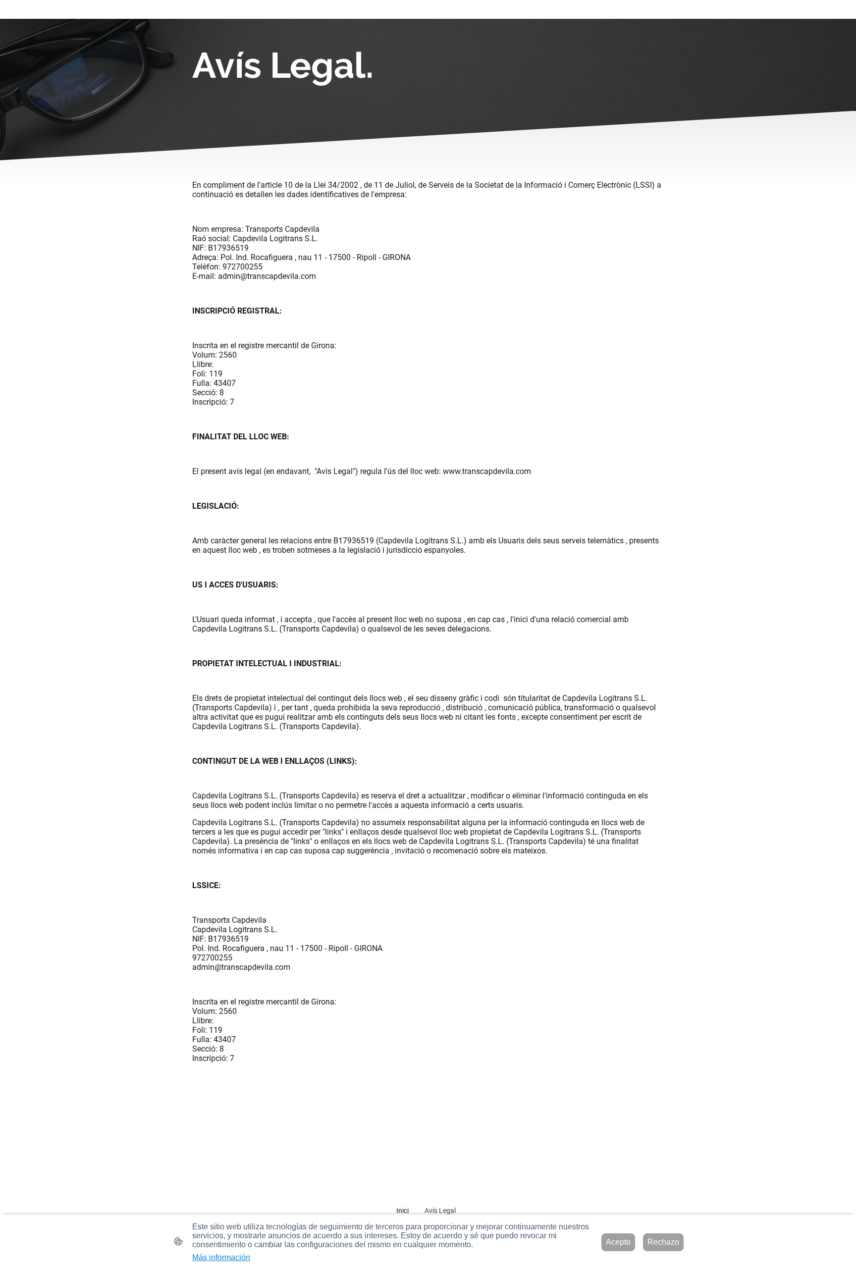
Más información (221, 1257)
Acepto (618, 1242)
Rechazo (663, 1242)
